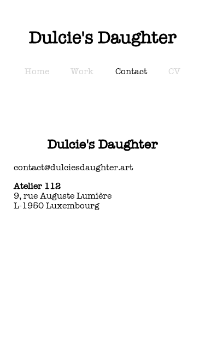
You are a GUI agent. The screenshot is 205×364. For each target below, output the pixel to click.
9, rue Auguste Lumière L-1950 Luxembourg (63, 196)
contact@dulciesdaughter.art (73, 167)
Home (37, 71)
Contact (131, 71)
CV (174, 71)
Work (82, 71)
